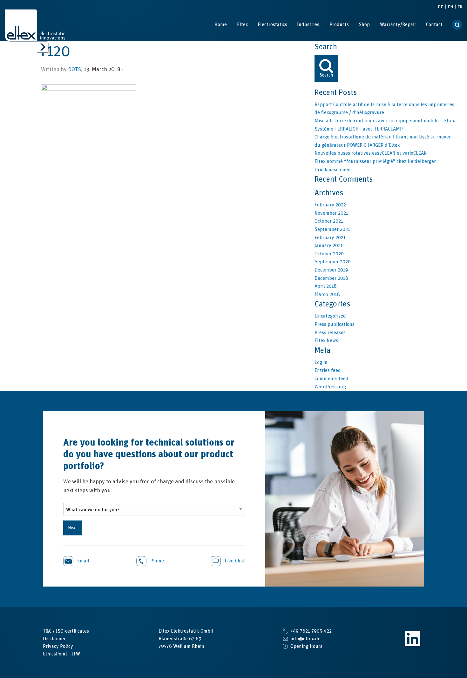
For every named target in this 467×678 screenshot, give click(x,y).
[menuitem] (220, 24)
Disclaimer (54, 638)
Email (82, 560)
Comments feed (332, 378)
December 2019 (331, 269)
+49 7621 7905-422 (311, 631)
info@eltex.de (305, 638)
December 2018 (331, 278)
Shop (364, 24)
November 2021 (331, 213)
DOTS (74, 69)
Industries (308, 24)
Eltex (242, 24)
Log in (321, 362)
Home (220, 24)
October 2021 (329, 221)
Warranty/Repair (398, 24)
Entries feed (328, 370)
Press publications (335, 324)
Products (339, 24)
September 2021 (332, 229)
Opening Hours (306, 646)
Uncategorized (330, 316)
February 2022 (330, 204)
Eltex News (326, 340)
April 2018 (326, 286)
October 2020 (329, 253)
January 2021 (329, 245)
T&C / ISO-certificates (66, 631)
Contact (434, 24)
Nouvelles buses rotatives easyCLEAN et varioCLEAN (371, 153)
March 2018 (327, 294)
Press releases (330, 332)
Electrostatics (272, 24)
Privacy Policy (58, 646)
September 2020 (333, 261)
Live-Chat (234, 560)
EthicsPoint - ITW (61, 653)
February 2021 (330, 237)
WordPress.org (330, 386)
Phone (156, 560)
